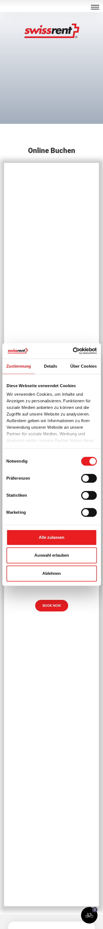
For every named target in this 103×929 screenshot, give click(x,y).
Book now (52, 605)
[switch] (89, 478)
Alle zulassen (51, 537)
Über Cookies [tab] (83, 366)
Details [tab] (50, 366)
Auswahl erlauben (51, 555)
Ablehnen (51, 573)
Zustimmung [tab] (18, 366)
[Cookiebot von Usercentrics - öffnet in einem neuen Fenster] (73, 350)
